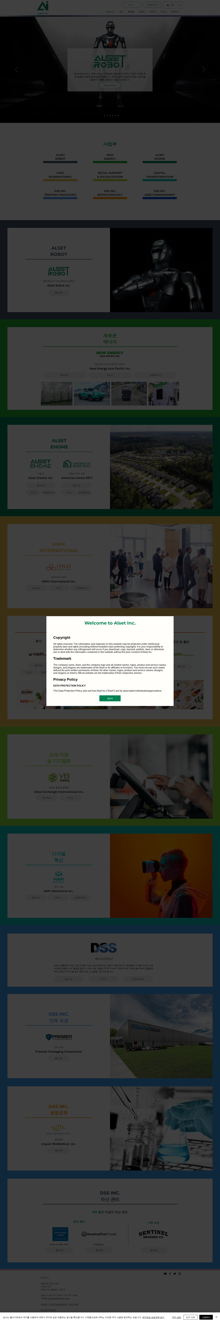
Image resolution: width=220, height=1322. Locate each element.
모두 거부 (190, 1317)
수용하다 (206, 1317)
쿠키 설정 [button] (176, 1317)
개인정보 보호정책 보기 (153, 1317)
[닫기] (216, 1317)
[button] (110, 698)
